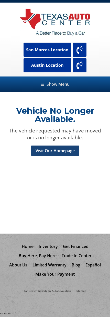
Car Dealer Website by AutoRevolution (47, 291)
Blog (76, 265)
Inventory (48, 246)
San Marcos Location (47, 50)
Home (28, 246)
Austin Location (47, 65)
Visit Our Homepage (55, 150)
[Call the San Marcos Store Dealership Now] (79, 50)
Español (93, 265)
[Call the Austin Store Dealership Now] (79, 65)
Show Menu (55, 84)
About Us (18, 265)
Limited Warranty (49, 265)
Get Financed (76, 246)
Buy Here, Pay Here (38, 255)
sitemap (81, 291)
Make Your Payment (55, 274)
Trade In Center (77, 255)
